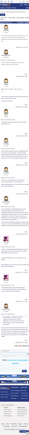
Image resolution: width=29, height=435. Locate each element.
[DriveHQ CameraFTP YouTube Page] (27, 1)
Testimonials (6, 426)
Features (2, 7)
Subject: (2, 22)
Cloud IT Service (4, 392)
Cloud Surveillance (5, 394)
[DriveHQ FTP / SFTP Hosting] (5, 1)
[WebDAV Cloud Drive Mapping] (1, 1)
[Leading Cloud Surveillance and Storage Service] (14, 376)
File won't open (21, 11)
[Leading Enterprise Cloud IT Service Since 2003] (14, 381)
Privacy (26, 423)
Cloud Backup (7, 413)
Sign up (26, 4)
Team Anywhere (4, 397)
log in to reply (12, 360)
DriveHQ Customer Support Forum (9, 11)
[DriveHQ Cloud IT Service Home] (5, 4)
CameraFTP (14, 426)
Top (28, 353)
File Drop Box (20, 415)
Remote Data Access (22, 411)
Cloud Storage (7, 409)
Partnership (14, 423)
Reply (2, 14)
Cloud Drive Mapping (22, 409)
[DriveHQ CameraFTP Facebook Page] (20, 1)
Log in (21, 4)
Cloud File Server (8, 411)
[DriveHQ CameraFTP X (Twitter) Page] (23, 1)
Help (27, 7)
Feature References (9, 405)
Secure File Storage (22, 413)
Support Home (3, 17)
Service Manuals (20, 17)
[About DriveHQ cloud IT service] (5, 388)
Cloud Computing (8, 415)
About (2, 423)
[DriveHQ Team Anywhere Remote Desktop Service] (12, 1)
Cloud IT (6, 407)
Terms (7, 423)
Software (8, 7)
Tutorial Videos (11, 17)
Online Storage (21, 407)
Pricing (14, 7)
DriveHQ (13, 429)
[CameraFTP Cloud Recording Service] (8, 1)
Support (20, 423)
